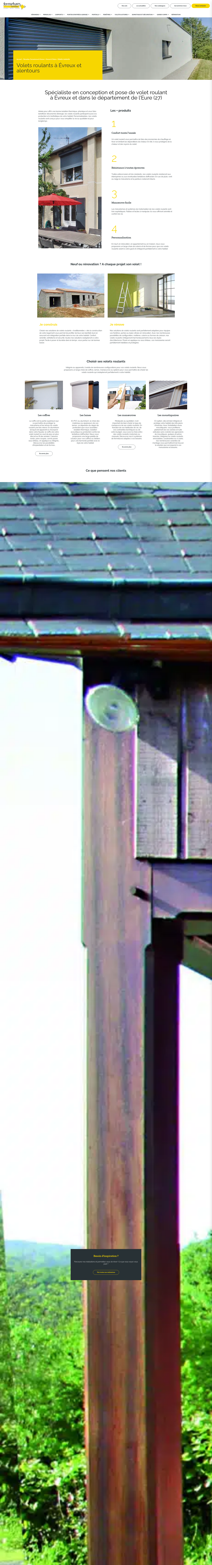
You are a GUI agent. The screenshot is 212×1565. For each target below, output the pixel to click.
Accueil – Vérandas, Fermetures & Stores (30, 59)
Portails (95, 14)
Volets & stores (121, 14)
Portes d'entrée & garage (77, 14)
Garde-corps (162, 14)
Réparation (176, 14)
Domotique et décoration (142, 14)
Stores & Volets (51, 59)
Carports (59, 14)
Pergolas (47, 14)
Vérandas (35, 14)
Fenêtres (106, 14)
